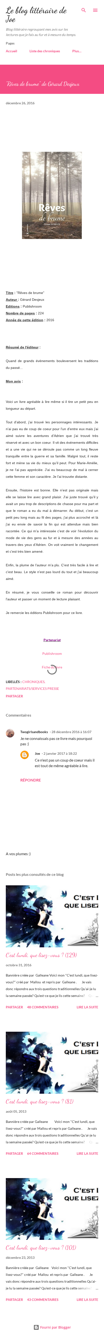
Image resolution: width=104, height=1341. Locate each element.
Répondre (30, 780)
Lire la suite (87, 1007)
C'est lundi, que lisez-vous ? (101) (41, 1247)
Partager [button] (14, 696)
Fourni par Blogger (55, 1327)
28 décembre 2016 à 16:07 (71, 732)
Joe (37, 753)
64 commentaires (43, 1153)
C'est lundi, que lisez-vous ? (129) (41, 955)
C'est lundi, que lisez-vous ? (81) (39, 1101)
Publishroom (52, 653)
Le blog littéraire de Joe (36, 14)
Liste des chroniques (45, 51)
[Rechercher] (84, 9)
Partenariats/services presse (32, 688)
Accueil (11, 51)
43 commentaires (43, 1299)
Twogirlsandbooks (34, 732)
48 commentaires (43, 1007)
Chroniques (33, 682)
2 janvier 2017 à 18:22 (60, 753)
